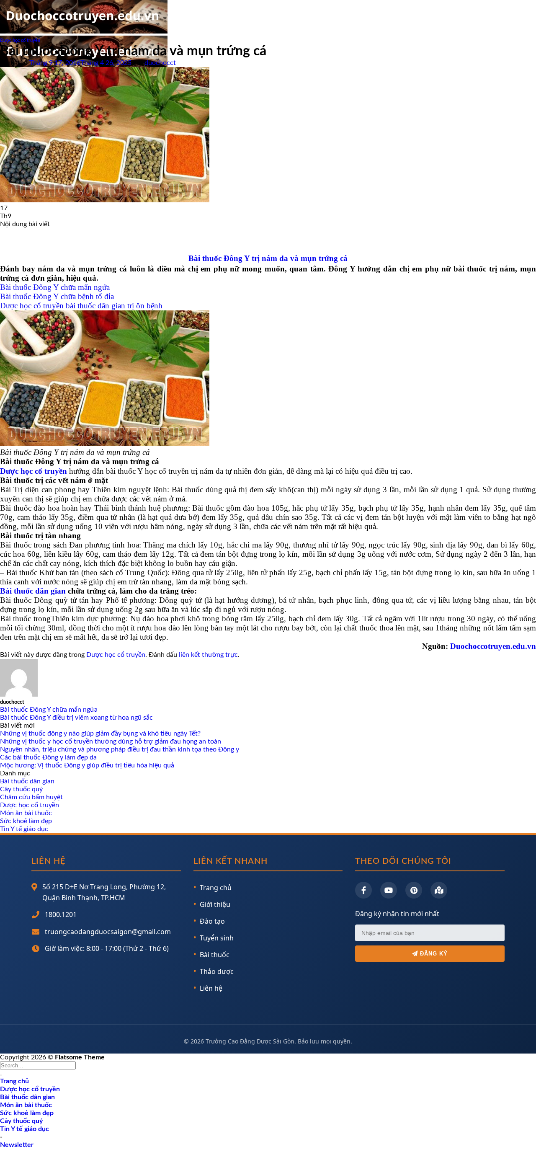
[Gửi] (1, 1075)
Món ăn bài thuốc (26, 813)
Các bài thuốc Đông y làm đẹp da (48, 757)
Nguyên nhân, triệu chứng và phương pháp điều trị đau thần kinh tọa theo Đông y (119, 749)
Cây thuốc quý (21, 789)
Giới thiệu (215, 904)
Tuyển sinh (217, 938)
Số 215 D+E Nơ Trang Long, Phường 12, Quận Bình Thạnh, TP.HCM (104, 892)
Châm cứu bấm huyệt (31, 797)
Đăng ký (433, 953)
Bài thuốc (214, 954)
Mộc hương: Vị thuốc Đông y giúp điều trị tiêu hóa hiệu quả (87, 765)
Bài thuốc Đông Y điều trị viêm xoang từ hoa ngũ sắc (76, 717)
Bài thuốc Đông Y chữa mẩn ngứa (55, 287)
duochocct (160, 62)
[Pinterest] (413, 890)
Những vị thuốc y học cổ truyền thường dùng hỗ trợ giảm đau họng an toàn (110, 741)
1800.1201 (61, 914)
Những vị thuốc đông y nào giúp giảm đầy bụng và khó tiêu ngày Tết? (100, 733)
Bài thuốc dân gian (33, 590)
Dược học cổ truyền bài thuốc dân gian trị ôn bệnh (81, 305)
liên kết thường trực (208, 654)
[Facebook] (363, 890)
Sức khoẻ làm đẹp (26, 821)
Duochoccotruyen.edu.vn (493, 646)
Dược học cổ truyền (20, 40)
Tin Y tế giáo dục (24, 829)
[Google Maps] (438, 890)
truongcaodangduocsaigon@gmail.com (108, 931)
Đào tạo (212, 921)
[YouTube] (388, 890)
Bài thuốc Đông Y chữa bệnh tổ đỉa (57, 296)
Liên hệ (211, 988)
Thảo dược (217, 971)
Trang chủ (216, 887)
